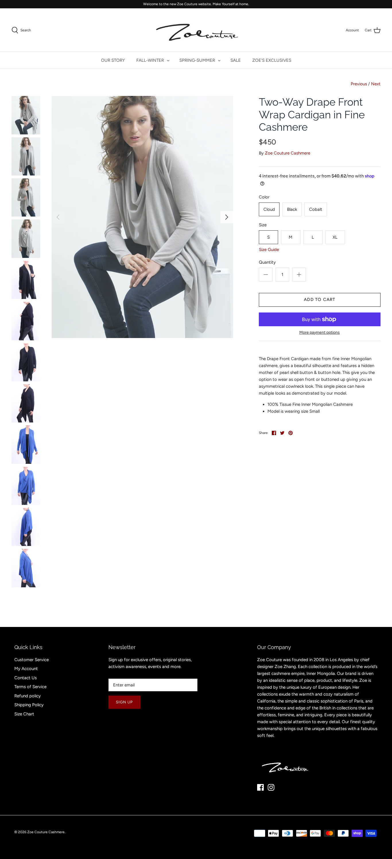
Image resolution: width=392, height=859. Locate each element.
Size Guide (269, 249)
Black (292, 209)
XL (335, 237)
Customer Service (31, 659)
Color (264, 197)
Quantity (267, 262)
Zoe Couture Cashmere (287, 153)
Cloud (269, 209)
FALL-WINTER (150, 60)
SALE (235, 60)
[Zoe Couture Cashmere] (196, 30)
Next (376, 83)
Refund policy (27, 695)
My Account (26, 668)
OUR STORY (113, 60)
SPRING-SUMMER (197, 60)
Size (263, 224)
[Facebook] (260, 787)
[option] (142, 217)
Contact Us (25, 677)
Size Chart (24, 714)
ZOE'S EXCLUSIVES (271, 60)
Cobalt (315, 209)
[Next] (226, 217)
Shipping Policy (29, 704)
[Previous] (58, 217)
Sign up (124, 702)
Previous (359, 83)
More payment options (319, 332)
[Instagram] (271, 787)
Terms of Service (30, 686)
